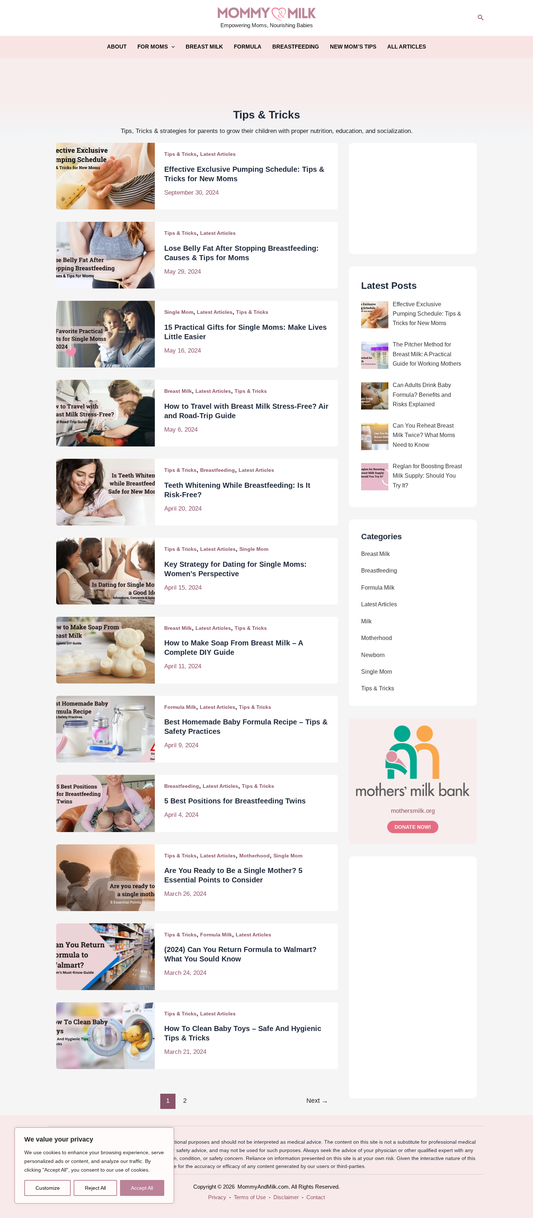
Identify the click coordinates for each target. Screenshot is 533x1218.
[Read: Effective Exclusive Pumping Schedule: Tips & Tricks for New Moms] (105, 175)
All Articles (406, 46)
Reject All (95, 1188)
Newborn (373, 655)
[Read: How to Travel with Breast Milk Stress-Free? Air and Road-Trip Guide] (105, 413)
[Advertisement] (266, 81)
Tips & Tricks (180, 154)
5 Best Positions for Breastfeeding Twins (235, 801)
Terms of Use (250, 1197)
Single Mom (178, 312)
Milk (366, 621)
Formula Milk (180, 707)
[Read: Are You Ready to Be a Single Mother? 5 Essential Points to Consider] (105, 877)
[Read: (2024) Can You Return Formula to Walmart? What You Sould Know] (105, 956)
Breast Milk (204, 46)
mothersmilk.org (413, 810)
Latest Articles (218, 154)
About (117, 46)
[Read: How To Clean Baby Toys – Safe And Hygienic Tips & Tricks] (105, 1035)
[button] (481, 17)
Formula (247, 46)
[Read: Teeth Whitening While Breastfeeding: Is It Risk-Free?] (105, 492)
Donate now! (412, 827)
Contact (315, 1197)
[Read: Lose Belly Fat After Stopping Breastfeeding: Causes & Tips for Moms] (105, 255)
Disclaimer (286, 1197)
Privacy (217, 1197)
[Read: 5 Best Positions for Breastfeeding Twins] (105, 802)
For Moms (152, 46)
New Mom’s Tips (353, 46)
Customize (48, 1188)
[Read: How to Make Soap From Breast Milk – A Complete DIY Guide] (105, 649)
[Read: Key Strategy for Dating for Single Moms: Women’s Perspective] (105, 570)
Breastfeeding (295, 46)
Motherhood (254, 856)
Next (317, 1100)
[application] (171, 47)
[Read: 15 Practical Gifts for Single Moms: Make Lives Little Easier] (105, 334)
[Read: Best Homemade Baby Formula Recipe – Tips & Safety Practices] (105, 728)
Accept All (142, 1188)
